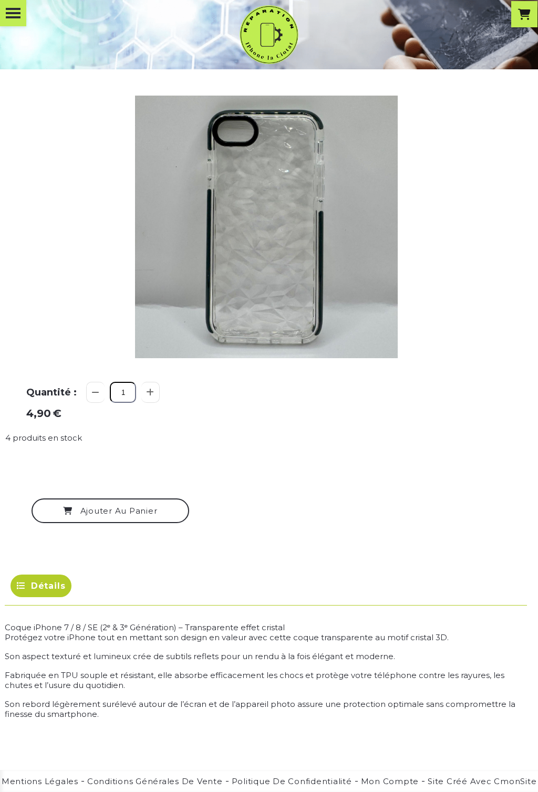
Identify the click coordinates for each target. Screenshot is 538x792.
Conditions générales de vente (155, 781)
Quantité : (51, 392)
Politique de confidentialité (292, 781)
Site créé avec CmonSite (482, 781)
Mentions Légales (40, 781)
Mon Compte (390, 781)
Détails (48, 586)
